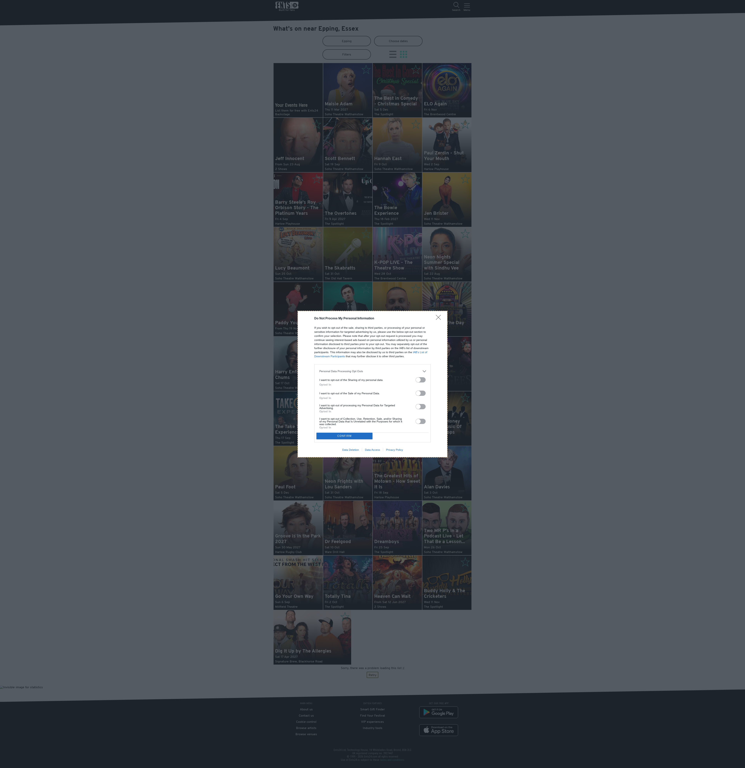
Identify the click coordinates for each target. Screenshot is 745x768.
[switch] (421, 379)
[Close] (439, 318)
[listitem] (372, 371)
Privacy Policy (394, 449)
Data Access (372, 449)
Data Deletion (350, 449)
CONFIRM (344, 435)
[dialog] (372, 384)
